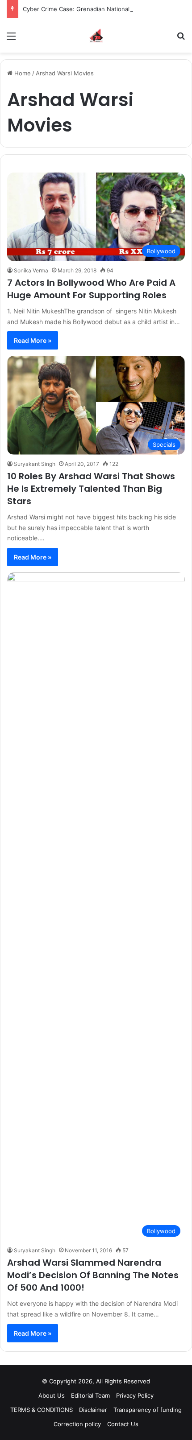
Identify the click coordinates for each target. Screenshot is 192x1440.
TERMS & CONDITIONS (41, 1409)
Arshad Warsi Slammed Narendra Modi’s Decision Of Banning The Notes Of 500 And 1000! (93, 1275)
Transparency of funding (147, 1409)
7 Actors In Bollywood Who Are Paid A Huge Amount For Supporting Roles (91, 288)
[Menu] (11, 39)
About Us (51, 1395)
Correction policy (77, 1424)
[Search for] (180, 39)
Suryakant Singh (34, 464)
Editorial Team (90, 1395)
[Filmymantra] (96, 35)
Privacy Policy (135, 1395)
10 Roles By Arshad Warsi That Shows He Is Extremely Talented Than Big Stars (91, 488)
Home (22, 73)
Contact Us (122, 1424)
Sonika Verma (31, 270)
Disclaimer (93, 1409)
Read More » (32, 340)
